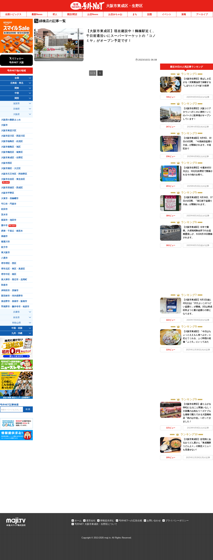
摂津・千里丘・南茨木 (12, 231)
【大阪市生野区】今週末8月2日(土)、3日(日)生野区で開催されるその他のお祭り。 (198, 171)
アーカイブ (202, 14)
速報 (183, 14)
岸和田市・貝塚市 (9, 290)
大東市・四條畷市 (9, 198)
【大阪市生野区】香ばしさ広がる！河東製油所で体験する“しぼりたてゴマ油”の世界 (197, 82)
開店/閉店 (72, 14)
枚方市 (4, 247)
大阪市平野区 (7, 193)
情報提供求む (107, 520)
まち (134, 14)
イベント (166, 14)
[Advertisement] (186, 41)
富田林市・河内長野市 (12, 296)
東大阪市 (5, 252)
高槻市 (4, 236)
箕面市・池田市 (8, 220)
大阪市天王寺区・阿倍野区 (14, 174)
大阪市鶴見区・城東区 (12, 152)
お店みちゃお (115, 14)
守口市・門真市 (8, 204)
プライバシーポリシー (177, 520)
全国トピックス (13, 14)
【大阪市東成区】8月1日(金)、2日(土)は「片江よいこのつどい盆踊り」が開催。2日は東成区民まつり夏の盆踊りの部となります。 (198, 306)
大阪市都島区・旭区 (11, 147)
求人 (55, 14)
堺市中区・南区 (8, 274)
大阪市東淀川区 (8, 130)
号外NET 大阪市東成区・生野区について (96, 524)
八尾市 (4, 258)
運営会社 (91, 520)
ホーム (78, 520)
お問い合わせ (154, 520)
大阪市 (4, 125)
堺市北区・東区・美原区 (13, 269)
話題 (149, 14)
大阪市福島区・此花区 (12, 141)
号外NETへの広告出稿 (130, 520)
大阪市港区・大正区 (11, 168)
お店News (92, 14)
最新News (37, 14)
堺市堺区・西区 (8, 263)
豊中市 (8, 225)
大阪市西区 (6, 163)
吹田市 (4, 209)
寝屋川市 (5, 242)
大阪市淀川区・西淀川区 (13, 136)
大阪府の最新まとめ (11, 120)
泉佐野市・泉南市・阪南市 (14, 301)
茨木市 (4, 214)
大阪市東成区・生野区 (124, 6)
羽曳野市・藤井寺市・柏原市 (15, 306)
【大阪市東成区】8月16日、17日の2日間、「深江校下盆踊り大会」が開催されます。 (198, 201)
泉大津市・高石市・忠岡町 (14, 279)
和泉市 (4, 285)
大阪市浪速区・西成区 (12, 187)
